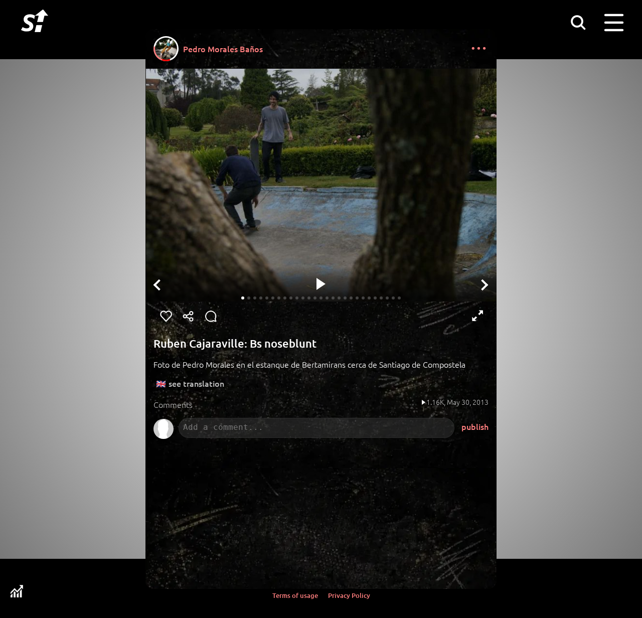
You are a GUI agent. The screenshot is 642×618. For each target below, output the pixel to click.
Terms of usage (295, 595)
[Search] (578, 22)
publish (475, 426)
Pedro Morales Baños (223, 48)
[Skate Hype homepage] (34, 37)
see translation (196, 383)
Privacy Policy (349, 595)
